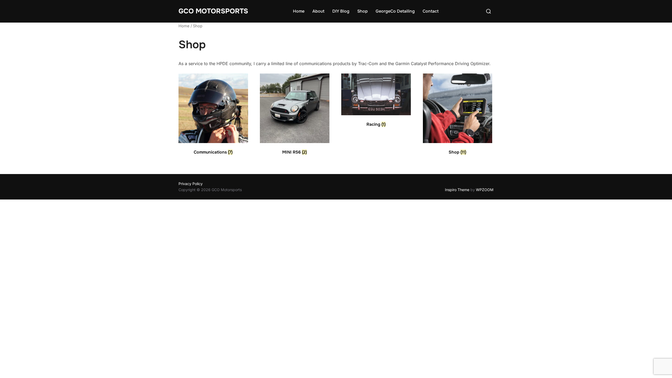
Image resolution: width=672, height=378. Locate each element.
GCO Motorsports (213, 11)
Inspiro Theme (457, 189)
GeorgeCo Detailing (395, 11)
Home (298, 11)
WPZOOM (485, 189)
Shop (362, 11)
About (318, 11)
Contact (431, 11)
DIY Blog (340, 11)
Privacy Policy (190, 183)
